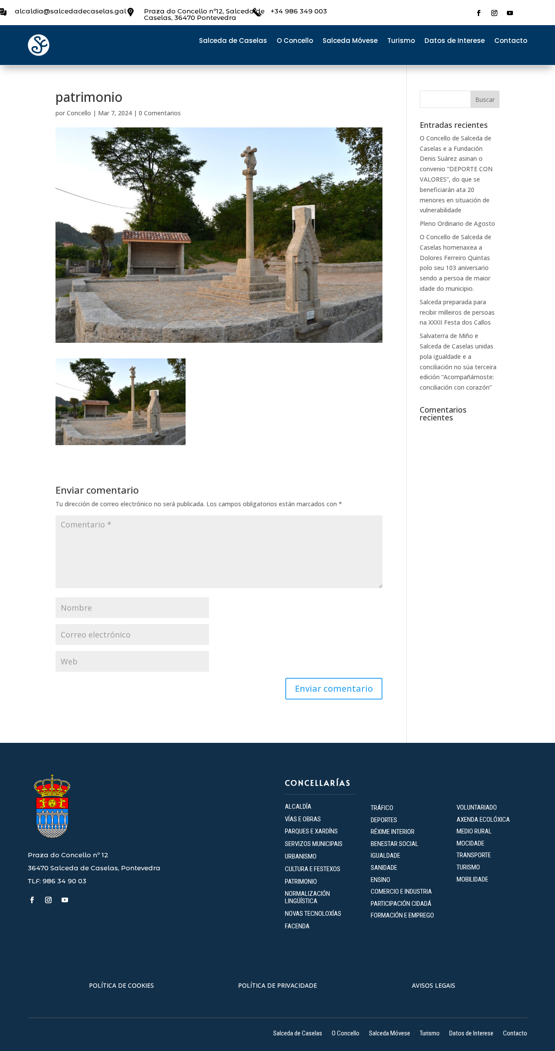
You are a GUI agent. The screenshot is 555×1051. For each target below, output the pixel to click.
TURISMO (468, 867)
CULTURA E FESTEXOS (312, 869)
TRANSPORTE (474, 855)
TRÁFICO (382, 808)
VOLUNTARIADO (477, 807)
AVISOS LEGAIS (433, 985)
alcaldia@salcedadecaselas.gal (70, 11)
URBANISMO (301, 856)
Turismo (401, 41)
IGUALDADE (385, 855)
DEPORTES (384, 820)
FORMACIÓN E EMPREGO (402, 915)
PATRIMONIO (301, 881)
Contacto (510, 41)
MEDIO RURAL (474, 831)
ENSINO (380, 880)
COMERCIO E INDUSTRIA (401, 891)
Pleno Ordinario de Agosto (457, 223)
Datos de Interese (454, 41)
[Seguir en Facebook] (479, 13)
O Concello (295, 41)
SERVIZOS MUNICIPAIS (314, 844)
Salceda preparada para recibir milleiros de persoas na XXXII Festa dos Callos (457, 312)
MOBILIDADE (472, 879)
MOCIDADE (470, 843)
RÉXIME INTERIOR (393, 832)
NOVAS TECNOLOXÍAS (313, 914)
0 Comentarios (160, 113)
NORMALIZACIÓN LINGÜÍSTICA (307, 897)
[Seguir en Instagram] (494, 13)
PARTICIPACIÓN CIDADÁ (401, 904)
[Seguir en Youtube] (510, 13)
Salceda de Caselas (233, 41)
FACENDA (297, 926)
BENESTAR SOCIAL (395, 844)
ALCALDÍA (298, 806)
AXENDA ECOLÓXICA (483, 819)
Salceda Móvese (350, 41)
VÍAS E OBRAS (303, 819)
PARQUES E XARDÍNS (311, 831)
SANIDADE (384, 868)
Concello (79, 113)
